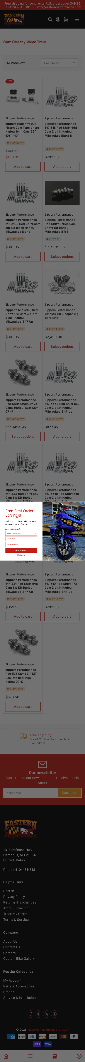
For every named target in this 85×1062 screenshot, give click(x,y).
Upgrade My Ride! (21, 550)
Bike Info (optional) (12, 529)
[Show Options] (35, 533)
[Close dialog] (83, 503)
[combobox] (21, 533)
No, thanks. (21, 554)
